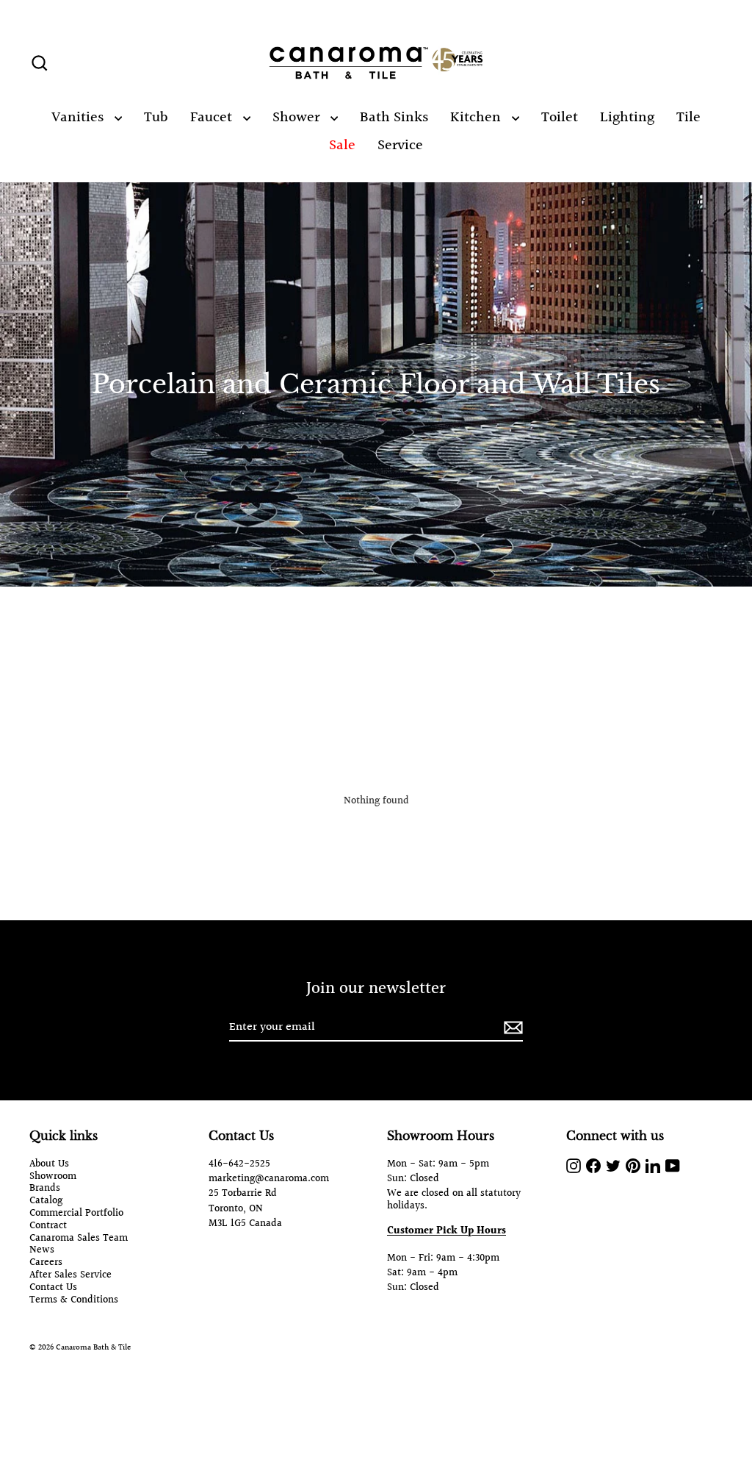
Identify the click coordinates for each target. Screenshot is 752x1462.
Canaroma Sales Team (78, 1239)
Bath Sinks (394, 118)
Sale (342, 146)
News (41, 1250)
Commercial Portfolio (76, 1214)
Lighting (627, 118)
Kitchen (477, 118)
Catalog (45, 1201)
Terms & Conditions (73, 1300)
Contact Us (53, 1288)
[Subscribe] (511, 1028)
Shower (297, 118)
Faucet (213, 118)
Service (400, 146)
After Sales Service (70, 1275)
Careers (45, 1263)
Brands (44, 1189)
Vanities (79, 118)
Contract (48, 1226)
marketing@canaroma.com (269, 1179)
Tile (688, 118)
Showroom (52, 1177)
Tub (156, 118)
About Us (49, 1164)
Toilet (559, 118)
